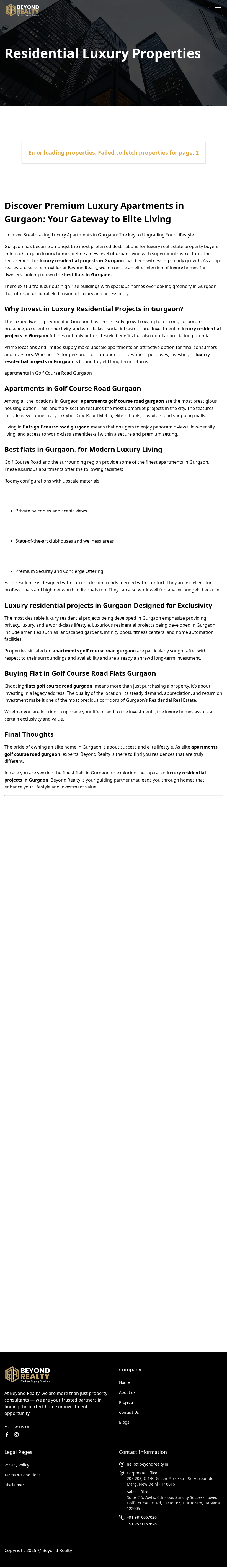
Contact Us (129, 1412)
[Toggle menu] (218, 10)
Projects (126, 1402)
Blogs (124, 1422)
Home (124, 1382)
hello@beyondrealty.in (147, 1464)
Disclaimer (14, 1484)
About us (127, 1392)
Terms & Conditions (22, 1474)
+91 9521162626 (142, 1524)
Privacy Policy (16, 1465)
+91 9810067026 (142, 1517)
